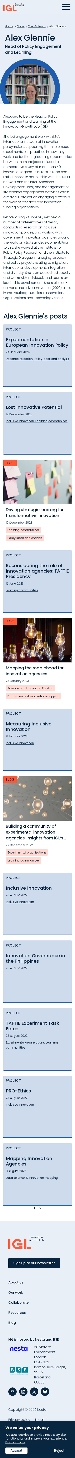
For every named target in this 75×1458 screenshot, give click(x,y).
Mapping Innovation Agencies (29, 1161)
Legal (39, 1419)
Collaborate (18, 1302)
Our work (15, 1292)
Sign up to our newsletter (34, 1263)
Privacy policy (19, 1419)
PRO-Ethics (18, 1091)
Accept (16, 1450)
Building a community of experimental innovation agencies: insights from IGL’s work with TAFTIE (34, 832)
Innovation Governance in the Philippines (35, 958)
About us (15, 1282)
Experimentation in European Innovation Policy (37, 342)
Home (9, 26)
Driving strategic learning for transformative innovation (35, 512)
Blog (12, 1322)
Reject (59, 1450)
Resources (17, 1312)
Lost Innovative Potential (34, 407)
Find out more (15, 1442)
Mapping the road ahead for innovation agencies (35, 671)
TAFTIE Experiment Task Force (32, 1026)
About (20, 26)
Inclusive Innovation (29, 888)
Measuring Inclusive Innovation (28, 726)
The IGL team (37, 26)
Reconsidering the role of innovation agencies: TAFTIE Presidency (37, 571)
